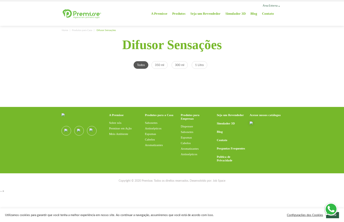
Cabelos (150, 139)
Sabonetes (151, 122)
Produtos (179, 14)
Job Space (219, 180)
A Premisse (159, 14)
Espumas (150, 134)
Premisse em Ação (120, 128)
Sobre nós (115, 122)
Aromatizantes (154, 145)
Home (65, 30)
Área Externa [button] (270, 6)
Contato (268, 14)
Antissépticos (153, 128)
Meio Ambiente (118, 134)
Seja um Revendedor (205, 14)
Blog (253, 14)
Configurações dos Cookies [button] (305, 215)
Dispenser (187, 126)
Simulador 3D (235, 14)
